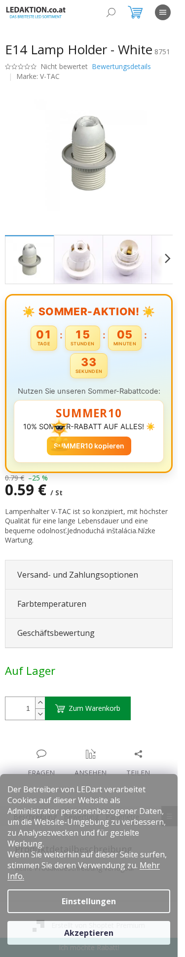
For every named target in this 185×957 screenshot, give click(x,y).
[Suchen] (111, 12)
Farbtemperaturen (51, 603)
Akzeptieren (88, 932)
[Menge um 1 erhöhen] (40, 702)
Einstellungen (89, 901)
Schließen (73, 743)
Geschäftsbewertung (56, 632)
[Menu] (163, 12)
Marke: (38, 76)
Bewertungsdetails (121, 66)
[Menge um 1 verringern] (40, 714)
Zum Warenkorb (94, 708)
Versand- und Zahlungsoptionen (77, 574)
